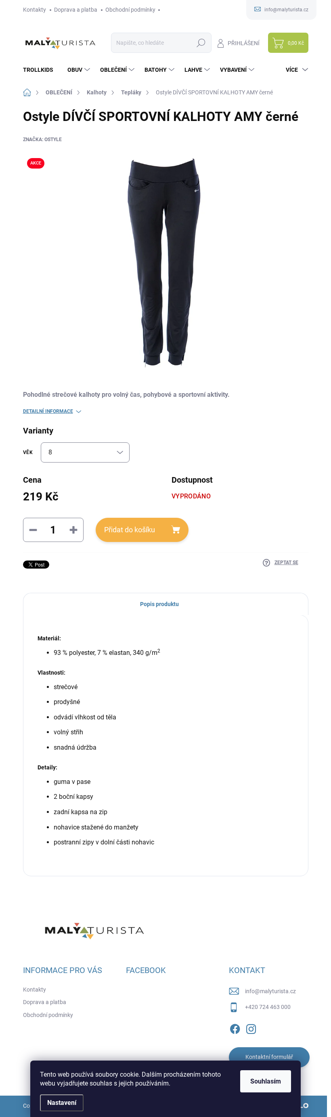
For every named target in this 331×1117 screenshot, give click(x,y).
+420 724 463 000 (268, 1007)
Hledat (201, 43)
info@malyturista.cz (270, 991)
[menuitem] (41, 70)
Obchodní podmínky (130, 9)
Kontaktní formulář (269, 1057)
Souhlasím (265, 1081)
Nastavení (61, 1103)
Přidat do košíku (129, 529)
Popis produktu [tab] (159, 604)
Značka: (42, 139)
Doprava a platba (75, 9)
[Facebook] (235, 1027)
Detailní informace (48, 411)
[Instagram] (251, 1027)
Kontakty (34, 9)
